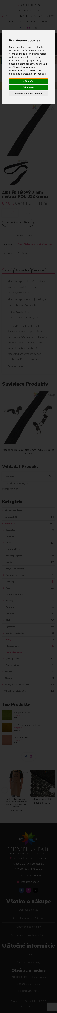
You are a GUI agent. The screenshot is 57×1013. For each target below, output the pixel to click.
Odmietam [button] (28, 87)
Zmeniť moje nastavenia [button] (28, 93)
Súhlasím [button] (28, 81)
